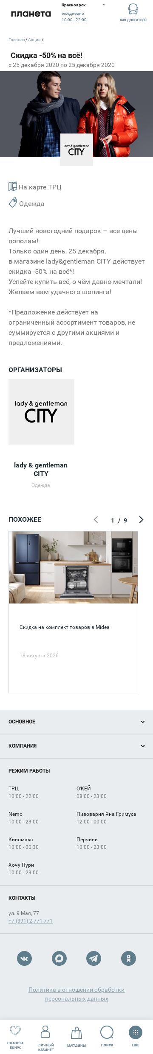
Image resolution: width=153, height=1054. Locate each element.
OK (128, 958)
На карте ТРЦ (39, 187)
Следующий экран (140, 520)
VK (24, 958)
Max (59, 958)
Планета (31, 14)
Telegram (93, 958)
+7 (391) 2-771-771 (30, 921)
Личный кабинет (46, 1047)
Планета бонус (15, 1045)
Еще (136, 1043)
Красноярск (74, 5)
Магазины (76, 1046)
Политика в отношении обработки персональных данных (76, 994)
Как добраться (133, 20)
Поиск (107, 1045)
